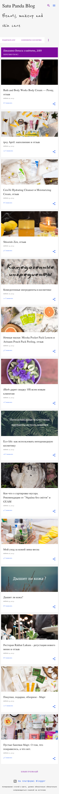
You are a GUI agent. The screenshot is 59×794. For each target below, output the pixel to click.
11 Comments (8, 298)
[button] (54, 104)
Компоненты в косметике (31, 40)
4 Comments (7, 510)
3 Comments (7, 558)
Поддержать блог (8, 40)
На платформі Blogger (31, 781)
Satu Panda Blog (18, 5)
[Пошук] (48, 5)
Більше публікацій (29, 772)
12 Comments (8, 151)
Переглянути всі (10, 54)
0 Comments (7, 402)
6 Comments (7, 103)
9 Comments (7, 250)
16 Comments (8, 454)
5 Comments (7, 350)
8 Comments (7, 203)
